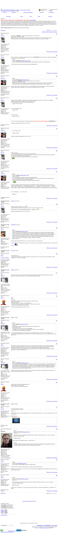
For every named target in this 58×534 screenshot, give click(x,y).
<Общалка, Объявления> (28, 12)
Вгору (56, 525)
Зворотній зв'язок (40, 525)
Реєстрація (9, 16)
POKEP (2, 229)
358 (4, 452)
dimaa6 (12, 269)
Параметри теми (45, 31)
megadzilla (3, 78)
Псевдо (42, 9)
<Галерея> (41, 12)
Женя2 (2, 255)
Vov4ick (2, 461)
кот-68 (12, 250)
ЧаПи (39, 16)
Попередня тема (26, 501)
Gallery (21, 16)
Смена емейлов (33, 20)
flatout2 (2, 297)
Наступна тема (32, 501)
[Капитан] (18, 530)
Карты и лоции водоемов (25, 9)
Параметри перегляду (53, 31)
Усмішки (2, 510)
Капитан (17, 9)
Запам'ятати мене (53, 9)
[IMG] (2, 511)
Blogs (31, 16)
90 (6, 453)
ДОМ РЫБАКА (48, 525)
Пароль (42, 10)
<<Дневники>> (51, 12)
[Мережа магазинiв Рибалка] (24, 530)
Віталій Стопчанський (44, 527)
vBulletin (33, 526)
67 (4, 89)
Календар (50, 16)
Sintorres (2, 35)
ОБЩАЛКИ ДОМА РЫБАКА (9, 9)
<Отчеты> (5, 12)
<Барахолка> (13, 12)
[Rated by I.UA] (5, 530)
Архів (53, 525)
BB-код (2, 509)
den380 (2, 345)
